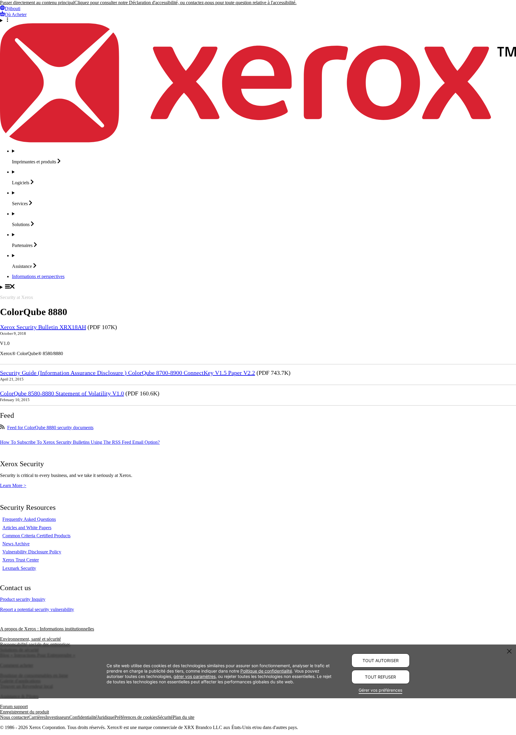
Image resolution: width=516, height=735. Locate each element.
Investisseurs (57, 717)
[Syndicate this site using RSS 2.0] (2, 427)
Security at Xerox (16, 297)
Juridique (105, 717)
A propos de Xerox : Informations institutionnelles (47, 628)
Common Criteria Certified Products (36, 535)
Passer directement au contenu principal (37, 2)
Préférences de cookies (135, 717)
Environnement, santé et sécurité (30, 639)
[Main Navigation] (258, 287)
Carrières (36, 717)
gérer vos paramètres (194, 676)
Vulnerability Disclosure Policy (31, 551)
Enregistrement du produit (24, 711)
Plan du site (183, 717)
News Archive (16, 543)
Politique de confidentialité (266, 670)
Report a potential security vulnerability (37, 609)
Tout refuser (380, 676)
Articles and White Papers (26, 527)
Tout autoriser (381, 660)
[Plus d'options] (258, 20)
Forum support (14, 706)
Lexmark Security (19, 568)
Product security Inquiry (22, 599)
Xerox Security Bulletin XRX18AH (43, 327)
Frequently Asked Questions (29, 519)
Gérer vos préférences (380, 690)
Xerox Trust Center (20, 559)
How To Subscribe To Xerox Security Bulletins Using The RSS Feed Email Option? (80, 442)
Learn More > (13, 485)
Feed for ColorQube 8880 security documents (50, 427)
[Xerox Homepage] (258, 140)
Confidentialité (83, 717)
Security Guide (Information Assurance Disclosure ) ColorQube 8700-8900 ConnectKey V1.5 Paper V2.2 (127, 372)
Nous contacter (14, 717)
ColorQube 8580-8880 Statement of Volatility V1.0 (62, 393)
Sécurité (165, 717)
